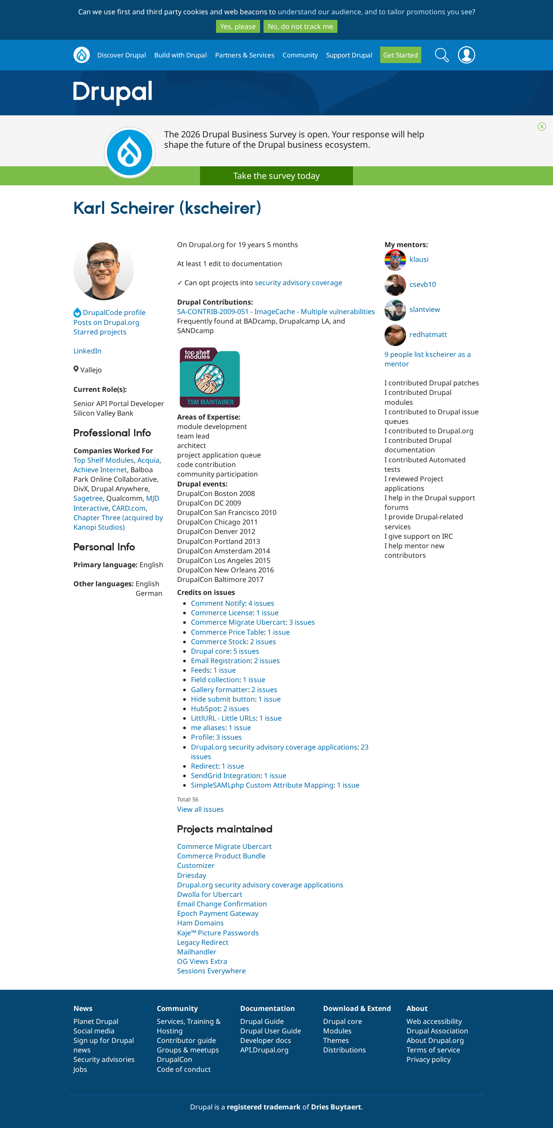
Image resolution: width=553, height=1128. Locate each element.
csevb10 (423, 284)
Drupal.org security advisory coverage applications (274, 747)
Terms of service (433, 1050)
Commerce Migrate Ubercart (238, 622)
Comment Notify (218, 603)
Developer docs (265, 1040)
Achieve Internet (100, 469)
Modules (337, 1031)
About (417, 1008)
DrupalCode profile (114, 312)
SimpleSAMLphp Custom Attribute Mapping (262, 785)
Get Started (400, 55)
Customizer (196, 865)
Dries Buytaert (336, 1107)
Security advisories (104, 1059)
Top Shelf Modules (103, 460)
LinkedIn (87, 351)
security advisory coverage (298, 282)
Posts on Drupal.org (106, 322)
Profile (202, 737)
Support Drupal (349, 55)
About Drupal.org (435, 1040)
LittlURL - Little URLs (223, 718)
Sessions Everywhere (211, 970)
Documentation (267, 1008)
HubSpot (205, 708)
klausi (419, 259)
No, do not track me (300, 26)
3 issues (302, 622)
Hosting (170, 1031)
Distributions (344, 1050)
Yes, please (238, 26)
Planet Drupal (95, 1021)
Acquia (148, 460)
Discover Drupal (121, 55)
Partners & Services (244, 55)
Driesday (191, 875)
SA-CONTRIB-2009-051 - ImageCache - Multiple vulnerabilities (276, 311)
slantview (425, 309)
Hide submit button (223, 699)
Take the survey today (276, 175)
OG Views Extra (202, 961)
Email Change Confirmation (222, 904)
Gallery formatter (219, 689)
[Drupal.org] (189, 93)
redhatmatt (428, 334)
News (82, 1008)
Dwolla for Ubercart (209, 894)
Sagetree (88, 498)
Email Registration (221, 660)
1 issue (267, 612)
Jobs (80, 1069)
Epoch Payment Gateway (217, 913)
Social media (93, 1031)
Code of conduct (184, 1069)
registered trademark (264, 1107)
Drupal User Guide (270, 1031)
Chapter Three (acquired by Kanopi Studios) (118, 522)
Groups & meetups (188, 1050)
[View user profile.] (103, 270)
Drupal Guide (262, 1021)
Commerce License (222, 612)
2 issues (263, 641)
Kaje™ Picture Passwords (218, 932)
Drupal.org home (81, 55)
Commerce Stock (219, 641)
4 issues (261, 603)
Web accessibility (434, 1021)
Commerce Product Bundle (221, 856)
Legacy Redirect (203, 942)
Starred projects (100, 332)
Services (170, 1021)
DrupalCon (174, 1059)
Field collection (215, 679)
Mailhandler (196, 951)
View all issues (200, 809)
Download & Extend (357, 1008)
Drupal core (210, 651)
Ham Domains (200, 923)
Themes (336, 1040)
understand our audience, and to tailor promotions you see (375, 11)
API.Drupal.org (264, 1050)
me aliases (208, 727)
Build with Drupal (180, 55)
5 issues (246, 651)
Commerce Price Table (227, 632)
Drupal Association (437, 1031)
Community (300, 55)
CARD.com (129, 508)
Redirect (204, 766)
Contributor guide (186, 1040)
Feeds (200, 670)
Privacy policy (429, 1059)
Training (200, 1021)
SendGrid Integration (226, 775)
